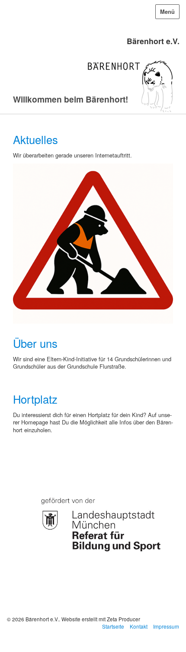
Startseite (113, 626)
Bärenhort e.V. (153, 40)
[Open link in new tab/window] (93, 521)
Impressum (166, 626)
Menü (167, 12)
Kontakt (139, 626)
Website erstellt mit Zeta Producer (100, 619)
